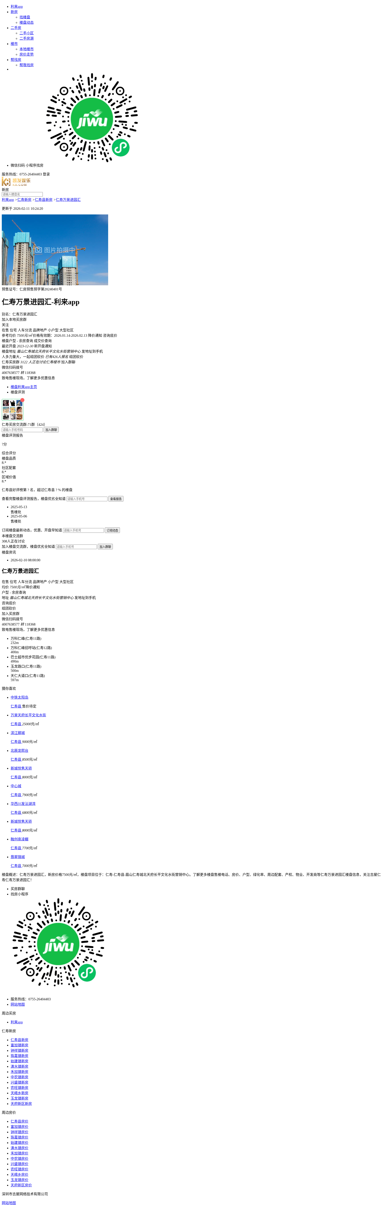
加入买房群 (11, 614)
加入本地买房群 (14, 319)
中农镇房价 (19, 1158)
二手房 (16, 28)
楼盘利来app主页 (24, 387)
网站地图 (18, 1004)
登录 (46, 174)
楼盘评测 (18, 392)
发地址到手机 (92, 351)
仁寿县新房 (44, 200)
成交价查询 (43, 341)
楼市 (14, 44)
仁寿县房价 (19, 1121)
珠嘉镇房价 (19, 1137)
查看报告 (116, 499)
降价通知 (95, 335)
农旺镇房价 (19, 1169)
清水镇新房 (19, 1066)
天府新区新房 (21, 1104)
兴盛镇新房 (19, 1082)
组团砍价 (76, 357)
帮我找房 (27, 65)
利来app (17, 6)
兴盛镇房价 (19, 1164)
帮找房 (16, 60)
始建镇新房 (19, 1061)
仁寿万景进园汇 (68, 200)
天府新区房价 (21, 1185)
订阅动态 (112, 530)
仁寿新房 (24, 200)
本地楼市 (27, 49)
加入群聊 (68, 362)
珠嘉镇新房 (19, 1056)
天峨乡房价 (19, 1174)
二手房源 (27, 38)
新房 (14, 12)
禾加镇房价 (19, 1153)
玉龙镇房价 (19, 1180)
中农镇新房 (19, 1077)
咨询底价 (110, 335)
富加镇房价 (19, 1127)
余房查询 (26, 341)
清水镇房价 (19, 1148)
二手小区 (27, 33)
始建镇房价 (19, 1143)
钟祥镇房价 (19, 1132)
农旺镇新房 (19, 1088)
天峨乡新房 (19, 1093)
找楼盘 (25, 17)
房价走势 (27, 54)
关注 (5, 325)
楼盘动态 (27, 22)
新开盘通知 (43, 346)
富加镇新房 (19, 1045)
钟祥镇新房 (19, 1050)
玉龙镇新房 (19, 1098)
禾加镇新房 (19, 1072)
